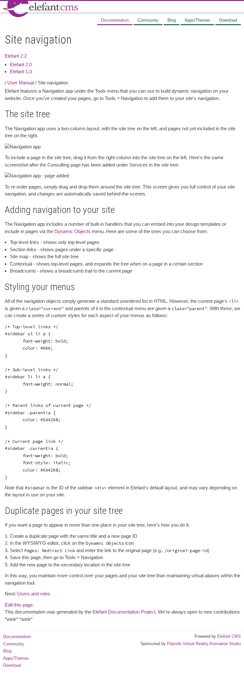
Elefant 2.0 (21, 64)
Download (228, 20)
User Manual (20, 82)
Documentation (115, 20)
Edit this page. (19, 604)
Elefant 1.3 (21, 71)
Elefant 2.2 (16, 56)
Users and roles (33, 593)
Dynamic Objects (72, 231)
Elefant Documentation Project (123, 611)
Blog (171, 20)
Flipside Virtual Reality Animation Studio (204, 643)
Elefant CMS (229, 636)
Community (148, 20)
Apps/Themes (197, 20)
